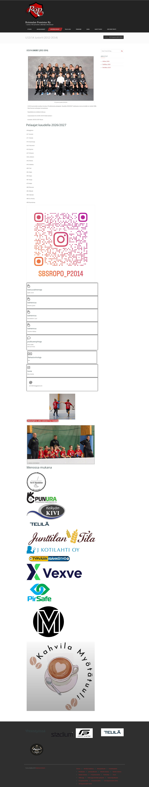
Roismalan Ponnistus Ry (38, 22)
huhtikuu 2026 (106, 64)
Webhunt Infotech (40, 768)
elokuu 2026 (106, 61)
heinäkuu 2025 (107, 67)
